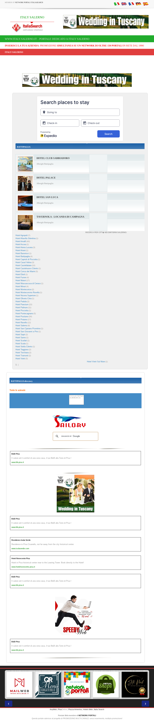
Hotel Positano (21, 316)
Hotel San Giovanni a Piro (26, 331)
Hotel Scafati (21, 340)
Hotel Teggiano (21, 349)
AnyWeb (53, 709)
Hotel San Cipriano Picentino (27, 328)
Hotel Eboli (20, 274)
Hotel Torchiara (22, 352)
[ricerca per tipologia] (76, 396)
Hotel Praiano (21, 319)
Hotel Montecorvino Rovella (27, 292)
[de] (138, 4)
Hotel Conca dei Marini (25, 271)
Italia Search (99, 709)
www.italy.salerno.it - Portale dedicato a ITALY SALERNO (47, 38)
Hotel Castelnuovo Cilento (26, 268)
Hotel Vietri (20, 358)
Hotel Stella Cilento (23, 346)
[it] (117, 4)
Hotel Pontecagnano (24, 313)
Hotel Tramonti (21, 355)
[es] (146, 4)
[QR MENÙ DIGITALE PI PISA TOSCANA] (48, 685)
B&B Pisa (15, 454)
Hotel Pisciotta (21, 310)
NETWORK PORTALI (87, 715)
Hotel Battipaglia (22, 256)
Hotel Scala (20, 343)
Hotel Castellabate (23, 265)
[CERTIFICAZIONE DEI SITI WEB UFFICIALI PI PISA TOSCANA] (135, 685)
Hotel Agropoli (21, 235)
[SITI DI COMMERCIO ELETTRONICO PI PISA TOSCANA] (106, 685)
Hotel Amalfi (20, 241)
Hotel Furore (20, 277)
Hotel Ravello (21, 322)
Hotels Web (88, 709)
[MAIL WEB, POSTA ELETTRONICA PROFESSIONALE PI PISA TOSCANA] (19, 685)
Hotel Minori (20, 286)
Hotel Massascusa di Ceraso (28, 283)
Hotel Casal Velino (23, 262)
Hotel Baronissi (22, 253)
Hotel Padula (21, 301)
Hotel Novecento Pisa (20, 558)
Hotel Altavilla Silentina (25, 238)
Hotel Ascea (20, 244)
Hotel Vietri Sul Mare (96, 361)
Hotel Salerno (21, 325)
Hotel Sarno (20, 337)
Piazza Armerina (75, 709)
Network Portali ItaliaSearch (29, 2)
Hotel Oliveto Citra (23, 298)
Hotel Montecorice (23, 289)
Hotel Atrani (20, 250)
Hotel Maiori (20, 280)
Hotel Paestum (21, 304)
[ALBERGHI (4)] (76, 398)
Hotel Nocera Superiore (25, 295)
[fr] (131, 4)
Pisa (60, 709)
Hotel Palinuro (21, 307)
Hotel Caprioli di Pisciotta (26, 259)
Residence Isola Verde (21, 540)
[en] (124, 4)
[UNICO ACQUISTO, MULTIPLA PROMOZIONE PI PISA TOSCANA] (77, 685)
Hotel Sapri (20, 334)
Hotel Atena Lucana (23, 247)
